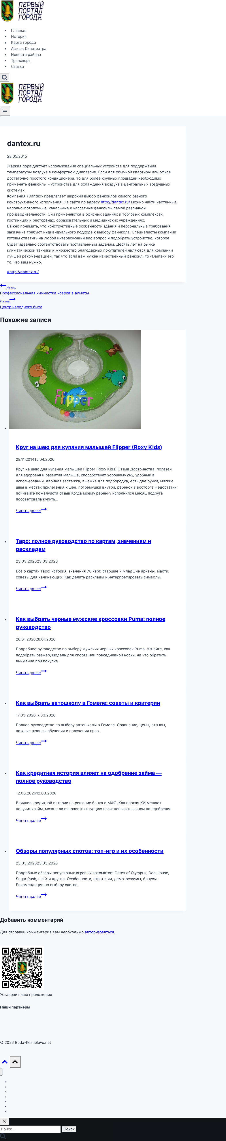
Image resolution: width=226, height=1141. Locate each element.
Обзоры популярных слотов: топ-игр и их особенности (90, 851)
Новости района (26, 54)
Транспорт (20, 60)
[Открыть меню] (5, 111)
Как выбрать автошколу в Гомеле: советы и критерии (88, 703)
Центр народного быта (21, 304)
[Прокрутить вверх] (5, 1062)
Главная (18, 30)
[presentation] (97, 380)
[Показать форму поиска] (4, 78)
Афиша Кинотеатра (28, 48)
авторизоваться (99, 932)
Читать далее (31, 511)
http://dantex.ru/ (115, 202)
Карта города (23, 42)
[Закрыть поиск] (4, 1121)
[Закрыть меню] (1, 1072)
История (19, 36)
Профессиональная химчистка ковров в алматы (44, 290)
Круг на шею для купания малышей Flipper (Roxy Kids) (89, 447)
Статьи (17, 66)
